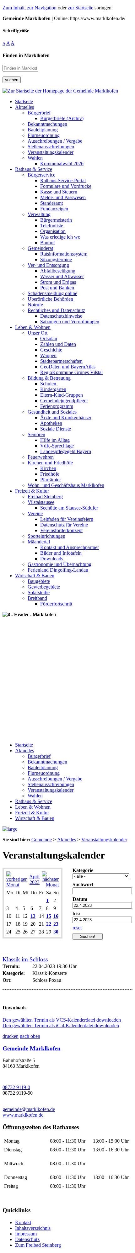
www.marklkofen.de (23, 1115)
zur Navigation (42, 7)
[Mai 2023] (50, 884)
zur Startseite (80, 7)
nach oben (30, 1036)
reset (77, 927)
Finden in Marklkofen (26, 55)
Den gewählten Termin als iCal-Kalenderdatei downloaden (61, 1025)
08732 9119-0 (16, 1087)
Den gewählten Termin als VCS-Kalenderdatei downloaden (62, 1020)
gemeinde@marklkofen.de (29, 1109)
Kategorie (83, 870)
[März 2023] (16, 884)
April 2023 (34, 879)
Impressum (26, 1233)
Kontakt (23, 1222)
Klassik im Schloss (25, 959)
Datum (80, 899)
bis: (76, 913)
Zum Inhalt (13, 7)
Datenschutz (27, 1239)
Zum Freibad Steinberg (38, 1245)
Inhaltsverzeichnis (33, 1228)
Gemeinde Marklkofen (32, 1048)
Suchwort (83, 884)
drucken (11, 1036)
